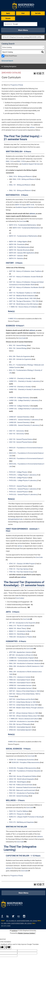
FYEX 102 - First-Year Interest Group (21, 572)
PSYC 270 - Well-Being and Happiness (21, 822)
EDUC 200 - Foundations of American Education (25, 771)
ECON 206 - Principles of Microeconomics (22, 768)
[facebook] (4, 916)
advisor (32, 127)
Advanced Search (7, 61)
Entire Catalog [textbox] (7, 47)
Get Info (38, 13)
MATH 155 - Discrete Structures (19, 250)
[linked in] (9, 916)
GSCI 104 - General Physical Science (21, 442)
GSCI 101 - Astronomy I (16, 431)
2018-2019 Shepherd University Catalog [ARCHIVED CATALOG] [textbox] (23, 37)
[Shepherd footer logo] (11, 904)
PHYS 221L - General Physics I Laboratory (23, 489)
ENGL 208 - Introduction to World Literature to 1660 (26, 666)
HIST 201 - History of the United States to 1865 (24, 691)
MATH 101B (30, 205)
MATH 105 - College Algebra (18, 241)
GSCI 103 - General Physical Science (21, 439)
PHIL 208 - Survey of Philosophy (19, 724)
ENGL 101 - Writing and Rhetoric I (20, 185)
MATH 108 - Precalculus (17, 244)
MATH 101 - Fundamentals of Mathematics (23, 236)
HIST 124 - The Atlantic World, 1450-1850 (22, 298)
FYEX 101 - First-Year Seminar (19, 569)
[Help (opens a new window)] (43, 73)
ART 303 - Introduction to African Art (21, 655)
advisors (32, 213)
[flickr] (20, 916)
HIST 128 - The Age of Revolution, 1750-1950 (24, 301)
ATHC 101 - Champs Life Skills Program (22, 563)
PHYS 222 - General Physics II (19, 491)
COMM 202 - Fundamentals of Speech (21, 658)
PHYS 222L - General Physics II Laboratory (23, 494)
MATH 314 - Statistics (16, 258)
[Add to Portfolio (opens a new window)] (34, 73)
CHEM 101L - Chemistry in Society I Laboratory (24, 381)
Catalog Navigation (10, 66)
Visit (22, 13)
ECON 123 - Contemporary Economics (21, 759)
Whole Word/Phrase (11, 56)
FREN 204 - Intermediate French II (20, 682)
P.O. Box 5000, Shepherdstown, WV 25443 (16, 923)
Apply (8, 13)
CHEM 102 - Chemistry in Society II (20, 386)
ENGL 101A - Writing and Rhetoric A (21, 176)
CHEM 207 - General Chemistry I (19, 417)
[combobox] (23, 37)
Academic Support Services (31, 164)
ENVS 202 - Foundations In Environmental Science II (26, 458)
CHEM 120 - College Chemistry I (19, 397)
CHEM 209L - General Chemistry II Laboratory (24, 425)
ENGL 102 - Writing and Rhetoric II (20, 190)
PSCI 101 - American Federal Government (22, 787)
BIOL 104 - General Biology (18, 348)
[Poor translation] (7, 947)
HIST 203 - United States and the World (22, 699)
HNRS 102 (12, 318)
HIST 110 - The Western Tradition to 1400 (22, 293)
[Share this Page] (37, 73)
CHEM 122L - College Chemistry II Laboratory (24, 408)
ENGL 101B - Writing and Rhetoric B (24, 179)
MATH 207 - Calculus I (16, 255)
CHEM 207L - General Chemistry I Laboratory (24, 419)
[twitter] (15, 916)
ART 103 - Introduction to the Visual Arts (22, 623)
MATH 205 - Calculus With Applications (22, 253)
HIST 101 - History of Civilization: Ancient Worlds (25, 276)
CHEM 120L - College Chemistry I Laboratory (24, 400)
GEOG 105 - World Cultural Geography (21, 779)
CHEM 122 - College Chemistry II (19, 406)
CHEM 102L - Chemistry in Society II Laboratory (24, 389)
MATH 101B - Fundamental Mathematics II (27, 228)
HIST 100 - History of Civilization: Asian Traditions (25, 271)
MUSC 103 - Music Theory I (18, 628)
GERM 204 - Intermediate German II (21, 688)
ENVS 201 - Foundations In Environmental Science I (26, 448)
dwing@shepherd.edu (15, 519)
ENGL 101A (10, 161)
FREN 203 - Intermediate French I (20, 680)
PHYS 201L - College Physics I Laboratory (22, 475)
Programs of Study (16, 85)
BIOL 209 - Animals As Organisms (20, 359)
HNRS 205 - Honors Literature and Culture (24, 719)
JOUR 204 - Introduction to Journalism (22, 721)
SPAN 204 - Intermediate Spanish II (20, 730)
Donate (8, 18)
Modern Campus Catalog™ (27, 933)
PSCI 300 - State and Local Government (22, 790)
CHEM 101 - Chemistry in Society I (20, 378)
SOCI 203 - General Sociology (18, 796)
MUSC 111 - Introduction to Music (20, 631)
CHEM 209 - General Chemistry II (20, 422)
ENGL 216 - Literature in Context (19, 677)
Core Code (22, 221)
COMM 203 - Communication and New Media (24, 660)
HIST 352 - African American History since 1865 (24, 716)
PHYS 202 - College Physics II (18, 477)
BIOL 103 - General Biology (18, 345)
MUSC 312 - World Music (17, 634)
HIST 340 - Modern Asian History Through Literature (26, 708)
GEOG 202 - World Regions (18, 782)
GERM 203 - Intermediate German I (20, 685)
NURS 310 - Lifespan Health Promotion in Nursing (25, 817)
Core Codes (19, 598)
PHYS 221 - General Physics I (18, 486)
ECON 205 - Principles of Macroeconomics (26, 762)
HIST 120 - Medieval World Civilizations (22, 295)
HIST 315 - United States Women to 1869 (22, 702)
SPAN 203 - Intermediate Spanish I (20, 727)
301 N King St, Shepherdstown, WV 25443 (21, 920)
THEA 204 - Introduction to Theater (20, 637)
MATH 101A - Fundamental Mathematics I (23, 225)
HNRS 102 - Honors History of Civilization (24, 307)
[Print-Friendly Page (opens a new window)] (40, 73)
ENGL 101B (20, 161)
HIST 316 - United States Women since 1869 (23, 705)
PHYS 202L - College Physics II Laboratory (23, 480)
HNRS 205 (12, 741)
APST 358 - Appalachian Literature (20, 652)
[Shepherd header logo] (23, 5)
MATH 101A (19, 205)
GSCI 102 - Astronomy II (17, 433)
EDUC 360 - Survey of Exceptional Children (23, 776)
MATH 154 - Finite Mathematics (19, 247)
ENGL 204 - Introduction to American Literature (24, 663)
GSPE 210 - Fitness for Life (18, 814)
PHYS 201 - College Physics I (18, 472)
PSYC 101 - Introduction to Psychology (22, 793)
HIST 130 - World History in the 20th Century (23, 304)
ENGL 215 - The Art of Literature (19, 625)
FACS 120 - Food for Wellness (18, 811)
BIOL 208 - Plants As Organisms (19, 356)
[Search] (43, 52)
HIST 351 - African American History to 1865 (23, 713)
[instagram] (25, 916)
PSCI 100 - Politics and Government (21, 784)
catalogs (14, 930)
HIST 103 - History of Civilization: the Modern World (26, 287)
